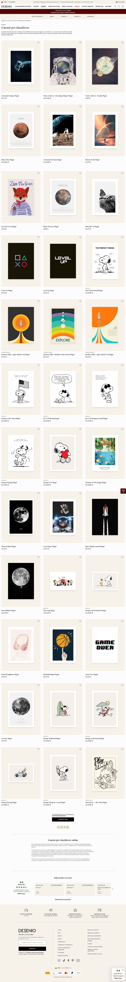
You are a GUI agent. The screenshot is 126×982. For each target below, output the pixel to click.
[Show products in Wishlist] (119, 6)
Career (60, 939)
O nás (59, 930)
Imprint (60, 936)
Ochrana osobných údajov (95, 946)
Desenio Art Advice (93, 930)
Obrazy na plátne (54, 6)
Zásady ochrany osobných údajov (35, 952)
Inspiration (99, 6)
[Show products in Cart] (123, 6)
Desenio (67, 977)
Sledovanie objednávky (94, 936)
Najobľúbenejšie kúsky (23, 6)
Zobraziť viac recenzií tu (63, 899)
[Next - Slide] (112, 889)
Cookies (90, 943)
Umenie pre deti (11, 20)
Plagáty (43, 6)
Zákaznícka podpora (93, 933)
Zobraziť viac (63, 819)
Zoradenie (90, 16)
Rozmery (76, 16)
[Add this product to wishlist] (38, 42)
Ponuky (77, 6)
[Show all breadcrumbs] (3, 21)
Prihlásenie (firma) (63, 955)
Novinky (36, 6)
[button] (118, 974)
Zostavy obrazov (87, 6)
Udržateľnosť (61, 941)
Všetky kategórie (37, 16)
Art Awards (61, 952)
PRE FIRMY (108, 6)
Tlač (59, 933)
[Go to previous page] (58, 827)
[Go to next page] (67, 827)
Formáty (63, 16)
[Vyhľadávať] (115, 6)
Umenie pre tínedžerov (24, 20)
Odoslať (32, 948)
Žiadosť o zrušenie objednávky (93, 950)
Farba (51, 16)
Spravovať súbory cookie (95, 954)
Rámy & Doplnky (67, 6)
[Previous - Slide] (32, 889)
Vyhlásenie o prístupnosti (65, 944)
